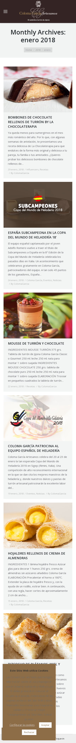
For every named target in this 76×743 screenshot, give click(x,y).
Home (29, 49)
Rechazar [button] (29, 732)
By (20, 173)
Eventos (47, 280)
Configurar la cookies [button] (22, 725)
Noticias (57, 280)
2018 (38, 49)
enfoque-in (58, 738)
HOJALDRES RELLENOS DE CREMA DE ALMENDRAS (36, 555)
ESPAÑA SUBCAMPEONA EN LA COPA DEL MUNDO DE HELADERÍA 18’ (37, 235)
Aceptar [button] (45, 725)
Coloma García (34, 280)
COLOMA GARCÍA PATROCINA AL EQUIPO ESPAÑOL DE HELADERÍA (34, 448)
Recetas (44, 169)
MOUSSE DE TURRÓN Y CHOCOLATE (36, 343)
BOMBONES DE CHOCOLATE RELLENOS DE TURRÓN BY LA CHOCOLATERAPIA (30, 122)
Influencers (33, 169)
